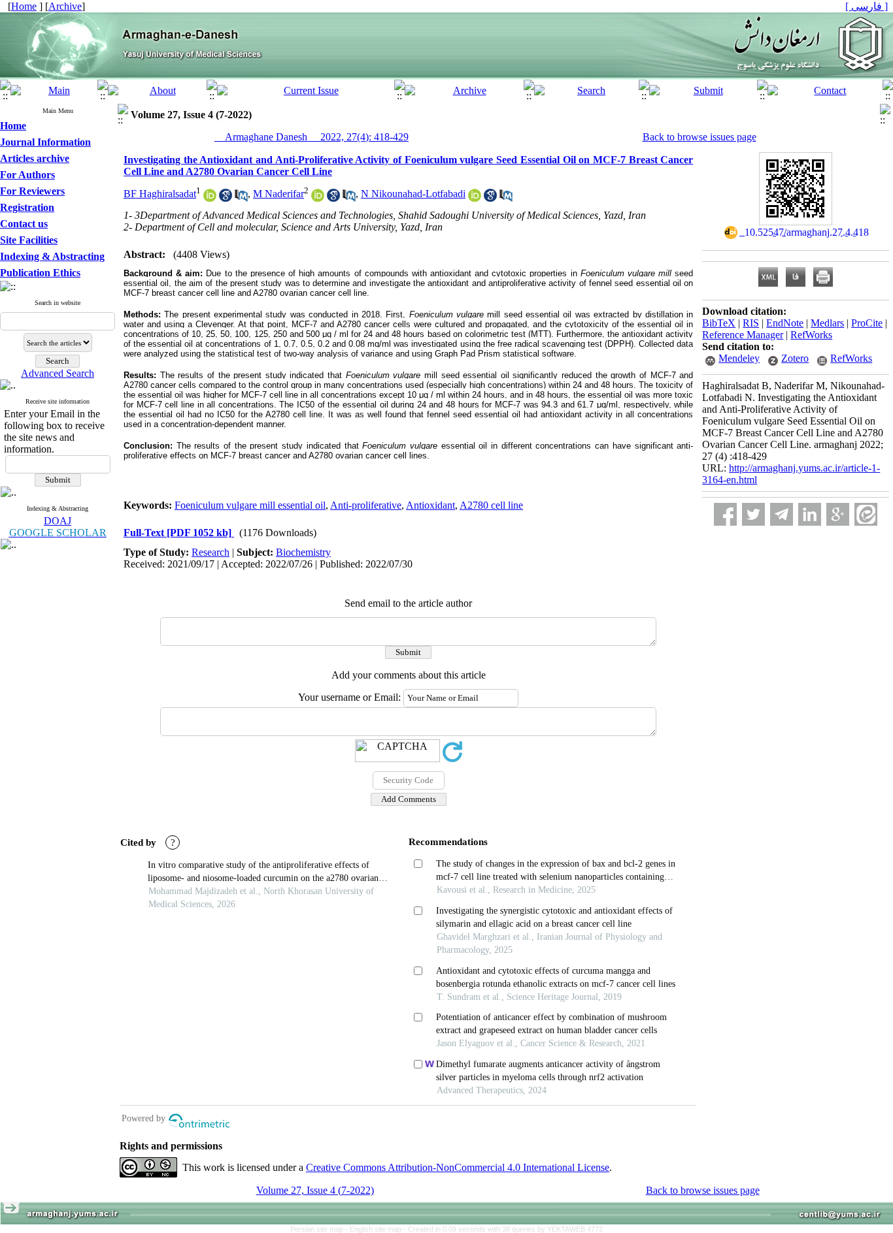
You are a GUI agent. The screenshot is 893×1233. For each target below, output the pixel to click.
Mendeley (739, 358)
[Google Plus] (837, 514)
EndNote (784, 322)
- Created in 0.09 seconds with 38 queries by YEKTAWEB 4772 (503, 1229)
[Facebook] (725, 514)
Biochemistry (303, 552)
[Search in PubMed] (241, 198)
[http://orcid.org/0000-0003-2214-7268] (474, 198)
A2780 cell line (491, 505)
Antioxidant (430, 505)
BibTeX (718, 322)
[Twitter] (753, 514)
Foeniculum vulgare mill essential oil (250, 505)
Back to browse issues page (699, 136)
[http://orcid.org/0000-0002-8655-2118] (209, 198)
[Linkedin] (809, 514)
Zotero (795, 358)
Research (210, 552)
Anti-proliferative (365, 505)
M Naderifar (278, 193)
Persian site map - (320, 1229)
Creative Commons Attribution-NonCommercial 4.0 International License (457, 1167)
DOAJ (57, 520)
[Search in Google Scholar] (225, 198)
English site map (376, 1229)
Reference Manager (742, 334)
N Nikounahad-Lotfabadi (413, 193)
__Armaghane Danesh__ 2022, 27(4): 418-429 (311, 136)
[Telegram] (781, 514)
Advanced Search (57, 373)
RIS (751, 322)
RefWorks (811, 334)
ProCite (867, 322)
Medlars (827, 322)
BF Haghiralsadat (160, 193)
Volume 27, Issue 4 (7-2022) (315, 1190)
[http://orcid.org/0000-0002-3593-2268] (317, 198)
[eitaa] (865, 514)
